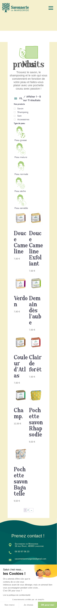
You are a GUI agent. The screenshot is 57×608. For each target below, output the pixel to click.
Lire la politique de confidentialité (16, 595)
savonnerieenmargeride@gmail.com (30, 559)
